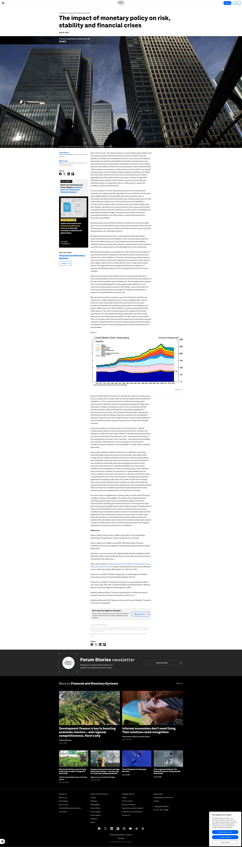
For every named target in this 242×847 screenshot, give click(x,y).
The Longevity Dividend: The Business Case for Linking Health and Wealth (167, 771)
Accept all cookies (225, 837)
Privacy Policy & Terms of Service (121, 835)
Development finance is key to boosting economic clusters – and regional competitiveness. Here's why (87, 732)
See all (179, 683)
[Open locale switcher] (2, 841)
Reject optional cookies (225, 832)
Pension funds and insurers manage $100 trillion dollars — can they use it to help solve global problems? (105, 771)
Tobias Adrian (64, 152)
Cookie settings (225, 842)
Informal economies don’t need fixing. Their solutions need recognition (149, 730)
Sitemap (121, 838)
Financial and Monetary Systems (74, 13)
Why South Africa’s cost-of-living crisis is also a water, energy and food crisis (72, 771)
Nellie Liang (63, 161)
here (100, 401)
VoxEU (62, 41)
